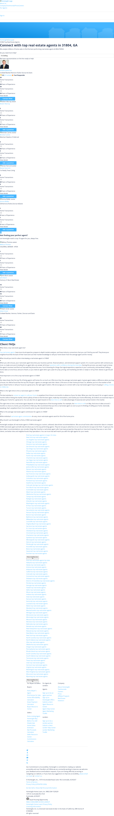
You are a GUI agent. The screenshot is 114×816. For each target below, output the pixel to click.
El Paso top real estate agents (36, 506)
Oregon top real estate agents (36, 647)
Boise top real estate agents (35, 549)
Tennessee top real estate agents (37, 658)
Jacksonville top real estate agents (37, 467)
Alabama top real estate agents (36, 563)
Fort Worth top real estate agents (37, 487)
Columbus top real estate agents (37, 478)
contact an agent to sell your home (25, 395)
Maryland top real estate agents (37, 608)
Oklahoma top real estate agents (37, 644)
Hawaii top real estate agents (36, 588)
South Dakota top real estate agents (38, 656)
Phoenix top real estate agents (36, 451)
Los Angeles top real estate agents (37, 440)
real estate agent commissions (21, 416)
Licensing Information (33, 806)
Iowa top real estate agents (35, 597)
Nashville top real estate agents (36, 462)
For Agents (3, 8)
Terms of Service (31, 782)
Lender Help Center (49, 728)
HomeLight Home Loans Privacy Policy (39, 804)
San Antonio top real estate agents (38, 446)
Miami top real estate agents (35, 492)
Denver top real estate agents (36, 469)
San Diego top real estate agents (37, 449)
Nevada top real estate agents (36, 626)
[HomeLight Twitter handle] (27, 751)
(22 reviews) (8, 75)
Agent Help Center (49, 709)
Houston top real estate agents (36, 444)
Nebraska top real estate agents (37, 624)
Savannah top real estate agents (37, 551)
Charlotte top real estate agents (37, 458)
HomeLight (3, 40)
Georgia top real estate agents (36, 585)
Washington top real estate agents (37, 503)
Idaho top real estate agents (35, 590)
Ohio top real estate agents (35, 642)
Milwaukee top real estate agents (37, 519)
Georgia (10, 40)
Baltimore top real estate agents (37, 517)
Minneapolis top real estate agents (38, 540)
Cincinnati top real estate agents (37, 533)
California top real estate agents (37, 572)
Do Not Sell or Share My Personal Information (41, 788)
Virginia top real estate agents (36, 667)
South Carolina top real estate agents (38, 654)
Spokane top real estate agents (36, 538)
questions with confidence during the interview (65, 365)
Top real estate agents (7, 352)
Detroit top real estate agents (36, 542)
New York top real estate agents (37, 437)
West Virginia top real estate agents (38, 672)
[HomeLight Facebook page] (27, 753)
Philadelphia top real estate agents (38, 465)
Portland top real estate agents (36, 481)
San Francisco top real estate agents (38, 474)
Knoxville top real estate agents (36, 547)
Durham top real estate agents (36, 553)
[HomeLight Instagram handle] (27, 756)
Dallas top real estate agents (35, 453)
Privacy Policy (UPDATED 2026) (36, 784)
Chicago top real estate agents (36, 442)
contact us (38, 776)
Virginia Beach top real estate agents (38, 524)
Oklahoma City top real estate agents (38, 494)
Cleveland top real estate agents (37, 531)
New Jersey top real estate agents (37, 631)
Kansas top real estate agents (36, 599)
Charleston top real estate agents (37, 535)
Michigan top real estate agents (36, 613)
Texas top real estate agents (35, 660)
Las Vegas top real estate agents (37, 460)
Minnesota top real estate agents (37, 615)
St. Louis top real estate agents (36, 528)
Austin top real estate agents (36, 456)
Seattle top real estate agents (36, 483)
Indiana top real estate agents (36, 594)
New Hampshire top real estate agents (39, 629)
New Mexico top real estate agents (37, 633)
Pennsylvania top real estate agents (38, 649)
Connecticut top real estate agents (37, 576)
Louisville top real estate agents (36, 522)
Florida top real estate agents (36, 583)
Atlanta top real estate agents (36, 471)
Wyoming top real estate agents (37, 676)
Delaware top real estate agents (37, 579)
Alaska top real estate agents (36, 565)
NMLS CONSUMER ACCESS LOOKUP (38, 802)
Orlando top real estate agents (36, 501)
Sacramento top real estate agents (38, 510)
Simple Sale (31, 723)
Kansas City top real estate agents (37, 512)
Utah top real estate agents (35, 663)
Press (17, 6)
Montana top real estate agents (36, 622)
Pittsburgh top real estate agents (37, 544)
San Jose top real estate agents (36, 526)
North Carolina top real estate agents (38, 638)
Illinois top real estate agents (36, 592)
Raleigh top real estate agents (36, 499)
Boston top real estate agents (36, 515)
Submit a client (48, 702)
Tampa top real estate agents (36, 497)
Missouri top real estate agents (36, 619)
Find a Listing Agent (33, 716)
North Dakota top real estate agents (38, 640)
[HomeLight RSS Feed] (27, 763)
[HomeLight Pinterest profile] (27, 761)
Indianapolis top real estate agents (38, 476)
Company (3, 6)
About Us (3, 3)
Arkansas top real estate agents (36, 569)
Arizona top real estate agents (36, 567)
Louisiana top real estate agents (37, 604)
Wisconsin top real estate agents (37, 674)
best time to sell (56, 400)
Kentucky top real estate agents (36, 601)
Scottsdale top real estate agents (37, 490)
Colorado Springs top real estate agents (39, 485)
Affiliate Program (63, 696)
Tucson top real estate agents (36, 508)
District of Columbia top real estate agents (40, 581)
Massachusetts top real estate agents (38, 610)
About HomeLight (64, 687)
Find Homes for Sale (34, 695)
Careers (21, 6)
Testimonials (10, 6)
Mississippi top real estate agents (37, 617)
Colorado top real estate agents (37, 574)
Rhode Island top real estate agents (38, 651)
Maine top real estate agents (35, 606)
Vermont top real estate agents (36, 665)
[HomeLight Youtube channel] (27, 758)
